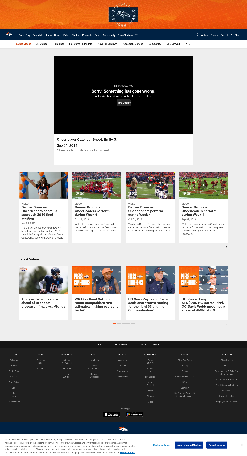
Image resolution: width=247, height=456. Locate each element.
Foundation (150, 377)
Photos (150, 396)
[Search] (198, 34)
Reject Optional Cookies (189, 445)
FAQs (226, 365)
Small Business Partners (227, 385)
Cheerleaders (122, 376)
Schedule (14, 360)
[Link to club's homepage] (9, 35)
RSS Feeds (227, 390)
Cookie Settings (161, 445)
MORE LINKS (227, 354)
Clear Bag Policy (185, 360)
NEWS (41, 354)
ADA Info (185, 382)
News (150, 390)
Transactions (14, 401)
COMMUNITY (150, 354)
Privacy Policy (127, 452)
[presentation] (227, 247)
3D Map (185, 365)
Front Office (14, 382)
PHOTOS (122, 354)
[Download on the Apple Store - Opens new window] (111, 414)
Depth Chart (14, 371)
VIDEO (94, 354)
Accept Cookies (217, 445)
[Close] (241, 445)
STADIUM (185, 354)
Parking (185, 371)
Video (150, 401)
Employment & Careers (226, 401)
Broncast (67, 368)
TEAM (14, 354)
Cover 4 (41, 368)
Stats (14, 388)
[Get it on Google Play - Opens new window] (134, 416)
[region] (123, 445)
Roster (14, 365)
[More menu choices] (136, 34)
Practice (122, 365)
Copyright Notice (226, 396)
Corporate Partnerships (226, 379)
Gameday (122, 360)
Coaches (14, 376)
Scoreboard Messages (185, 376)
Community (122, 371)
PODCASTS (66, 354)
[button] (124, 102)
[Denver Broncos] (123, 430)
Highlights (94, 360)
